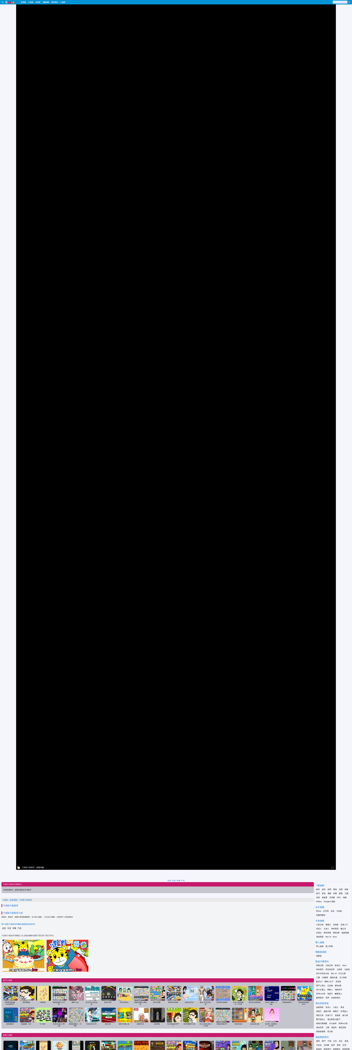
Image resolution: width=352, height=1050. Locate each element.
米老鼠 (338, 982)
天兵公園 (342, 973)
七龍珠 (339, 969)
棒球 (339, 1045)
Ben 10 (328, 937)
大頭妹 (339, 911)
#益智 (169, 880)
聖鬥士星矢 (320, 986)
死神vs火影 (320, 994)
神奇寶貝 (335, 929)
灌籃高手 (338, 990)
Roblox (319, 901)
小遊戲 (5, 900)
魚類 (318, 897)
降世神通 (327, 933)
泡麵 (344, 897)
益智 (4, 928)
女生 (335, 1041)
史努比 (319, 933)
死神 (327, 998)
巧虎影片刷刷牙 (25, 900)
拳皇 (342, 1007)
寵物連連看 (320, 1031)
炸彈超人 (344, 1011)
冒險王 (319, 1011)
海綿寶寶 (319, 937)
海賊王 (330, 994)
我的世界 (319, 1027)
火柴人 (326, 929)
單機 (14, 928)
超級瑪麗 (345, 933)
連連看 (324, 897)
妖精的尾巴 (335, 998)
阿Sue (318, 911)
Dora (335, 937)
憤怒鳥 (334, 1027)
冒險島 (337, 1015)
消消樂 (332, 897)
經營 (329, 889)
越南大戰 (327, 1011)
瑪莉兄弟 (319, 1015)
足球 (344, 1045)
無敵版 (319, 956)
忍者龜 (330, 986)
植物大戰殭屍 (321, 1023)
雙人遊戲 (319, 946)
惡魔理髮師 (320, 915)
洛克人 (319, 929)
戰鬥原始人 (320, 1019)
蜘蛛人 (330, 990)
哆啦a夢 (336, 933)
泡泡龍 (336, 925)
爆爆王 (328, 925)
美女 (341, 1041)
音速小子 (344, 925)
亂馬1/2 (319, 982)
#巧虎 (183, 880)
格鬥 (318, 893)
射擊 (335, 893)
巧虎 (19, 928)
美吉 (332, 911)
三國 (346, 893)
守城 (329, 1041)
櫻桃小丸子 (329, 982)
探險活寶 (319, 965)
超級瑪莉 (319, 1007)
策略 (346, 889)
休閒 (341, 889)
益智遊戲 (13, 900)
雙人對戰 (329, 946)
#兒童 (174, 880)
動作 (318, 889)
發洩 (324, 893)
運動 (329, 893)
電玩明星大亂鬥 (333, 1019)
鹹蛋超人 (338, 994)
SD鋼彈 (325, 977)
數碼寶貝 (319, 998)
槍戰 (341, 893)
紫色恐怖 (342, 1027)
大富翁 (319, 1045)
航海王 (337, 965)
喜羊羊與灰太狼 (322, 973)
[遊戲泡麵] (9, 2)
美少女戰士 (320, 990)
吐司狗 (326, 911)
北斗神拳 (343, 977)
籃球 (333, 1045)
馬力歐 (330, 1031)
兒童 (9, 928)
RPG (339, 897)
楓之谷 (343, 929)
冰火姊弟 (333, 1023)
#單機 (178, 880)
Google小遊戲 (329, 901)
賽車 (335, 889)
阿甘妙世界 (330, 969)
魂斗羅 (345, 1015)
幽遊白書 (333, 977)
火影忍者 (319, 925)
